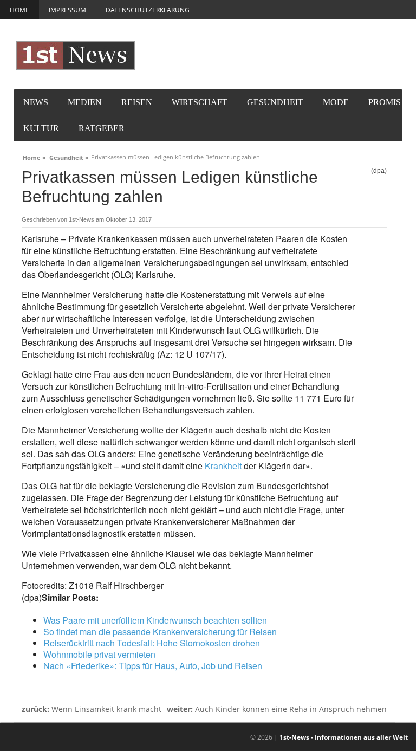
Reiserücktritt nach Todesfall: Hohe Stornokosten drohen (151, 643)
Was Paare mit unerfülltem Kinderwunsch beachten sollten (155, 620)
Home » (34, 156)
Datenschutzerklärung (148, 10)
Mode (336, 102)
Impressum (67, 10)
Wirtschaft (199, 102)
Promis (384, 102)
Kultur (41, 128)
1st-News (81, 219)
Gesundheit (275, 102)
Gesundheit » (69, 156)
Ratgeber (102, 128)
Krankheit (223, 465)
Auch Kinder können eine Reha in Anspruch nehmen (277, 709)
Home (19, 10)
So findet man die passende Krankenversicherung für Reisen (160, 631)
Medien (85, 102)
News (35, 102)
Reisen (136, 102)
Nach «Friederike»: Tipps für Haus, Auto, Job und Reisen (152, 665)
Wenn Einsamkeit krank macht (91, 709)
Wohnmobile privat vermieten (99, 654)
